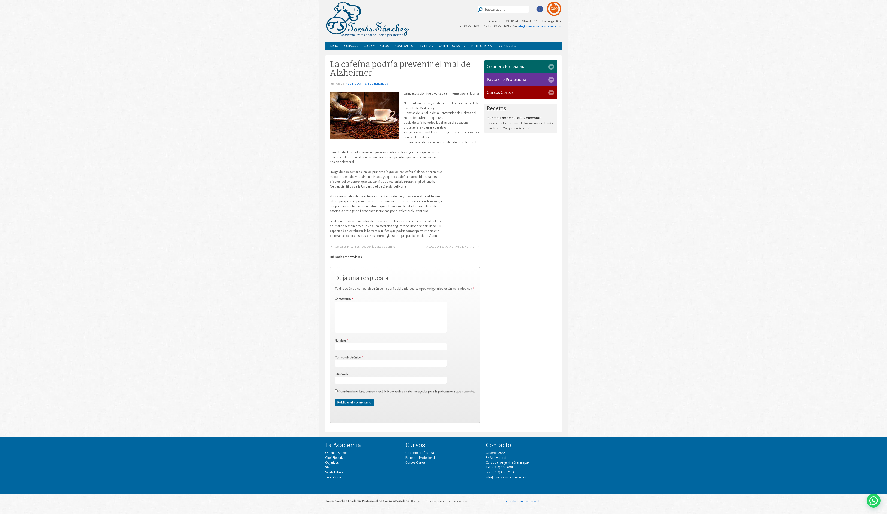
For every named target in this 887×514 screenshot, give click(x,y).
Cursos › (351, 46)
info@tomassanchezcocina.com (539, 26)
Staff (328, 467)
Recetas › (426, 46)
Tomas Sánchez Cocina (367, 20)
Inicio (334, 46)
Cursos (415, 445)
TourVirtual (554, 8)
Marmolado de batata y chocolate (515, 118)
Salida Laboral (334, 472)
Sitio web (341, 374)
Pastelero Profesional (507, 79)
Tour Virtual (333, 477)
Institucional (482, 46)
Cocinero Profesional (507, 66)
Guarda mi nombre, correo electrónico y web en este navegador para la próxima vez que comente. (406, 391)
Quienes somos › (452, 46)
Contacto (507, 46)
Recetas (496, 108)
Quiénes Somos (336, 453)
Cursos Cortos (376, 46)
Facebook (539, 9)
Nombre (340, 340)
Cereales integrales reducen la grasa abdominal (365, 246)
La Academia (343, 445)
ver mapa (521, 463)
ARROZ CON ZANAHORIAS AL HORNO (450, 246)
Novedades (404, 46)
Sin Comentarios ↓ (376, 83)
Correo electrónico (348, 357)
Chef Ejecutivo (335, 458)
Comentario (344, 299)
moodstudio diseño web (523, 501)
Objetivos (332, 463)
